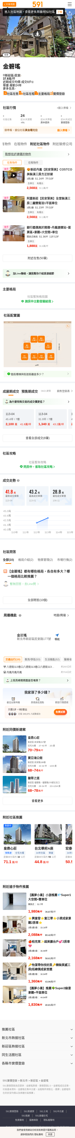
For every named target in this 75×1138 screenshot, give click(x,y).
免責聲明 (19, 1120)
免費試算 (60, 712)
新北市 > (25, 1080)
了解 (59, 11)
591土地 (44, 1111)
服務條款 (33, 1120)
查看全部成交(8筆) (38, 438)
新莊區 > (35, 1080)
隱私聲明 (38, 1134)
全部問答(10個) (37, 600)
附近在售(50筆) (37, 258)
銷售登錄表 (63, 391)
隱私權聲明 (49, 1120)
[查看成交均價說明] (32, 82)
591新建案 (29, 1111)
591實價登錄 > (11, 1080)
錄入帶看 (62, 130)
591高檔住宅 (41, 1116)
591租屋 (26, 1116)
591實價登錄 (12, 1111)
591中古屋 (58, 1111)
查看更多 (37, 800)
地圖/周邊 (60, 615)
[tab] (12, 162)
